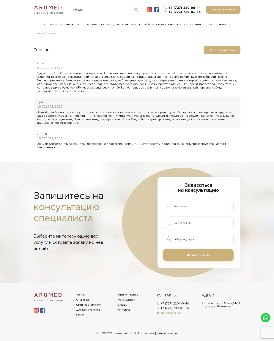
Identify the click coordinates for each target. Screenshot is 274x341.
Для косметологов (127, 24)
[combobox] (105, 9)
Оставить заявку (198, 255)
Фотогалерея (192, 24)
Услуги (49, 24)
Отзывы (209, 24)
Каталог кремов (167, 24)
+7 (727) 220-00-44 (185, 7)
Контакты (223, 24)
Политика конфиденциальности (157, 333)
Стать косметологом (93, 24)
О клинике (66, 24)
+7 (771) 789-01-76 (185, 12)
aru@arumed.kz (170, 312)
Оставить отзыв (223, 50)
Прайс (147, 24)
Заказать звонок (223, 9)
